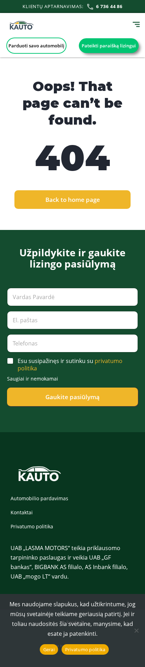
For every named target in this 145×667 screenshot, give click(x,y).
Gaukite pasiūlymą (72, 397)
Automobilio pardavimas (39, 498)
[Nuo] (136, 630)
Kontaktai (22, 512)
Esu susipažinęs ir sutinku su (70, 364)
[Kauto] (21, 25)
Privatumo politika (32, 526)
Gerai (49, 649)
